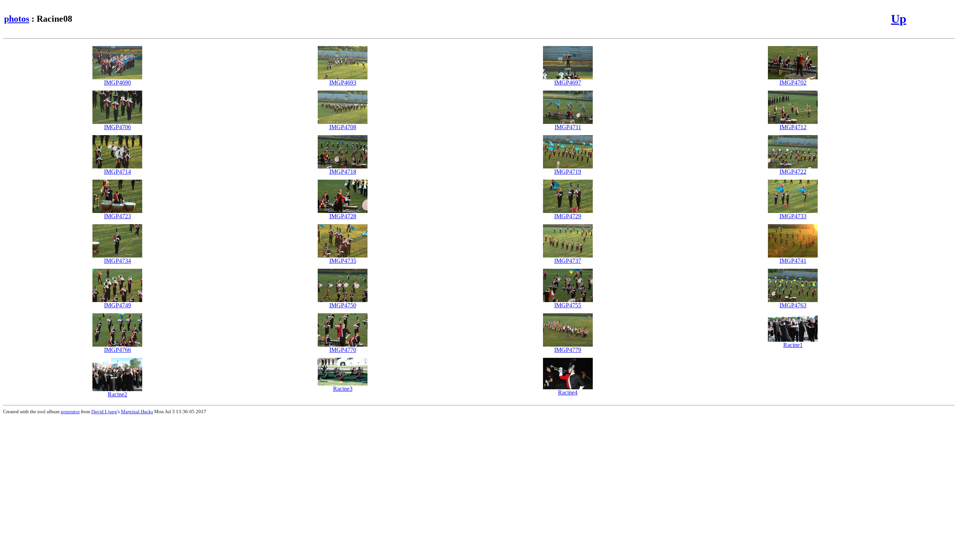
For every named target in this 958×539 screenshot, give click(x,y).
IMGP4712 (792, 127)
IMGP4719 (567, 171)
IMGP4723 (117, 216)
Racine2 (117, 394)
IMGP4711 (568, 127)
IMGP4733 (792, 216)
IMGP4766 (117, 350)
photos (16, 19)
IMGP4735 (342, 261)
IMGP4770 (342, 350)
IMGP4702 (792, 82)
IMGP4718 (342, 171)
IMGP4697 (567, 82)
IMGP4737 (567, 261)
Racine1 (793, 345)
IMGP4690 (117, 82)
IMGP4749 (117, 305)
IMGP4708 (342, 127)
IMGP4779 (567, 350)
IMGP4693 (342, 82)
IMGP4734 (117, 261)
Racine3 (343, 389)
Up (898, 18)
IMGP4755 (567, 305)
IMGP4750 (342, 305)
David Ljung (104, 411)
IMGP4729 (567, 216)
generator (70, 411)
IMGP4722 (792, 171)
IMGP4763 (792, 305)
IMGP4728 (342, 216)
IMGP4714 (117, 171)
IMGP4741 (792, 261)
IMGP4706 (117, 127)
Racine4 (567, 392)
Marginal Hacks (137, 411)
